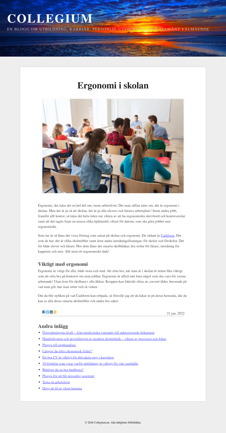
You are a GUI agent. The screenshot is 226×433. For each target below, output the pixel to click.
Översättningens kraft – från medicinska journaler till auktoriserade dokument (98, 332)
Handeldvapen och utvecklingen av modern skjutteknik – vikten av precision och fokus (104, 338)
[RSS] (54, 312)
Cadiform (167, 235)
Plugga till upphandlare (59, 344)
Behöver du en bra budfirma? (63, 369)
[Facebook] (43, 312)
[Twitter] (47, 312)
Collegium (50, 18)
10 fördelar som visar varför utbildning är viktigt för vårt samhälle (90, 363)
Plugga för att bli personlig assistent (68, 375)
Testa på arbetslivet (56, 382)
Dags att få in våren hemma (62, 388)
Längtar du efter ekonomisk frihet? (67, 351)
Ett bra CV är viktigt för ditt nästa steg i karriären (78, 357)
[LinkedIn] (51, 312)
